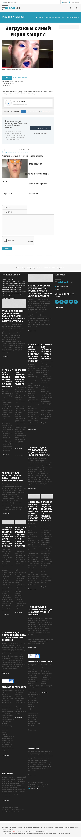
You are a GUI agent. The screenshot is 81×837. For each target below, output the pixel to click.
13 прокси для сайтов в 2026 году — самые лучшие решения (20, 377)
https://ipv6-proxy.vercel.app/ (11, 290)
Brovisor (7, 773)
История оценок (46, 112)
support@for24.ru (10, 2)
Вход (65, 2)
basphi (5, 181)
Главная (40, 17)
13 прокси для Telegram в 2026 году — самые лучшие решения (12, 477)
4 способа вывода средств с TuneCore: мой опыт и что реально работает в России (20, 536)
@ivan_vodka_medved (20, 78)
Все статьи (34, 788)
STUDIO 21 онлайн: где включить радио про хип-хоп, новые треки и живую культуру (14, 316)
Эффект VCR (8, 193)
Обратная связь (62, 290)
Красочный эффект (37, 183)
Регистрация (75, 2)
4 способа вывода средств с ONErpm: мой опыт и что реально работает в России (7, 536)
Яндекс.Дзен (59, 307)
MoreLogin (8, 687)
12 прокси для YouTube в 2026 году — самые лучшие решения (14, 636)
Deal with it (33, 193)
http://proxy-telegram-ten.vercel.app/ (14, 285)
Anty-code (20, 687)
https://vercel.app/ (8, 279)
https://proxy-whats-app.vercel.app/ (13, 283)
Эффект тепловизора (38, 173)
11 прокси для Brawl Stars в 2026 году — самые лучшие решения (7, 378)
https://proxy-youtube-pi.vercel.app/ (13, 281)
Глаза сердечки (35, 163)
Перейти (7, 78)
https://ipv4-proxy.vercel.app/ (11, 287)
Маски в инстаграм (51, 17)
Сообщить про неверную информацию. (15, 152)
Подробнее (5, 356)
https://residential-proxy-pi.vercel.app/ (14, 292)
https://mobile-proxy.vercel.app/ (12, 294)
